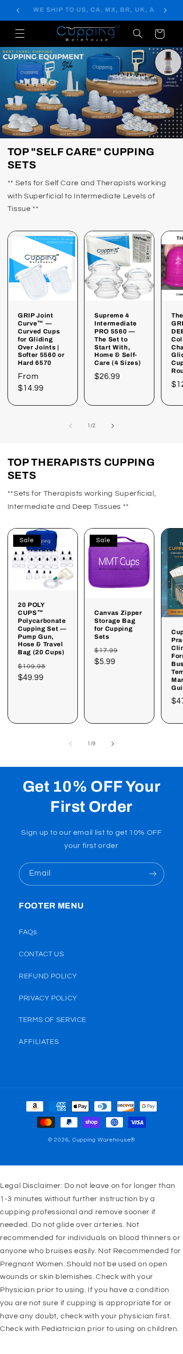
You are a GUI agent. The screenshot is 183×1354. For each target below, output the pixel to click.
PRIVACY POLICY (48, 998)
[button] (19, 34)
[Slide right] (112, 426)
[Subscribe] (153, 873)
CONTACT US (41, 954)
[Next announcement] (165, 10)
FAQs (28, 932)
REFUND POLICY (48, 976)
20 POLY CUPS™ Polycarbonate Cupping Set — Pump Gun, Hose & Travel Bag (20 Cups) (42, 628)
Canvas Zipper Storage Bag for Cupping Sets (118, 624)
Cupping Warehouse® (103, 1139)
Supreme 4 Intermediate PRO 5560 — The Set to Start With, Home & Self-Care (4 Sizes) (117, 338)
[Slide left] (70, 426)
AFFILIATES (39, 1041)
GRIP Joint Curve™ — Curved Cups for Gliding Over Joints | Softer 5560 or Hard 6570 (41, 338)
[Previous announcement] (18, 10)
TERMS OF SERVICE (52, 1019)
